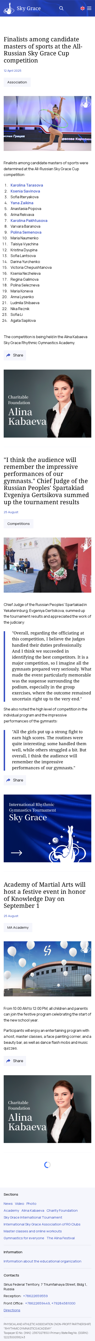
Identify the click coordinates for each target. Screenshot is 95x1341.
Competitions (18, 523)
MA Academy (18, 927)
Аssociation (17, 82)
